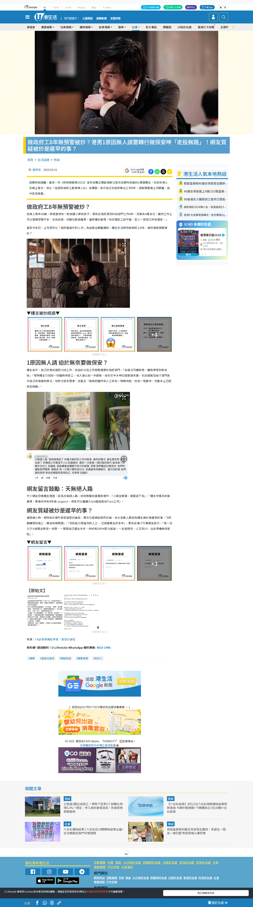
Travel (56, 7)
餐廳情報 (100, 867)
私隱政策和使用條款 (97, 891)
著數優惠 (83, 658)
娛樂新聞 (101, 18)
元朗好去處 (170, 862)
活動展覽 (100, 862)
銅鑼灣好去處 (152, 862)
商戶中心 (191, 7)
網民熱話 (99, 878)
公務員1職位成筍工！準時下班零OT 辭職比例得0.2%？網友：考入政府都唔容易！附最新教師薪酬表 (93, 808)
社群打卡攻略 (174, 7)
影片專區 (151, 27)
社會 (67, 824)
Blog (94, 7)
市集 (110, 862)
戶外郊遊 (113, 867)
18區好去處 (184, 27)
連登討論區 (68, 639)
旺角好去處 (203, 862)
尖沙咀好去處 (132, 862)
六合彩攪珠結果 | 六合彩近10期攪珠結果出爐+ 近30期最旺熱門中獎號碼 (93, 831)
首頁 (30, 160)
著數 (32, 658)
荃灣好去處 (186, 862)
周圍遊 (167, 27)
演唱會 (31, 27)
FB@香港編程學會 (46, 639)
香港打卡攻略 (206, 27)
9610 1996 (103, 647)
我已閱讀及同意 (205, 893)
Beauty (81, 7)
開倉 (118, 862)
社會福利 (127, 867)
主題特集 (225, 27)
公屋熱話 (87, 18)
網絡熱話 (66, 658)
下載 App (208, 7)
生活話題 (43, 160)
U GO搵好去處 (152, 7)
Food (68, 7)
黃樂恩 (37, 170)
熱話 (57, 160)
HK (44, 7)
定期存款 (115, 18)
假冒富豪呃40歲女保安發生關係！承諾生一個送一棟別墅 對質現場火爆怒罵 (196, 831)
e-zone (106, 7)
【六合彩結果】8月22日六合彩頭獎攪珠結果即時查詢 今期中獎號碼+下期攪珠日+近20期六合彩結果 (197, 808)
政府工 (98, 658)
